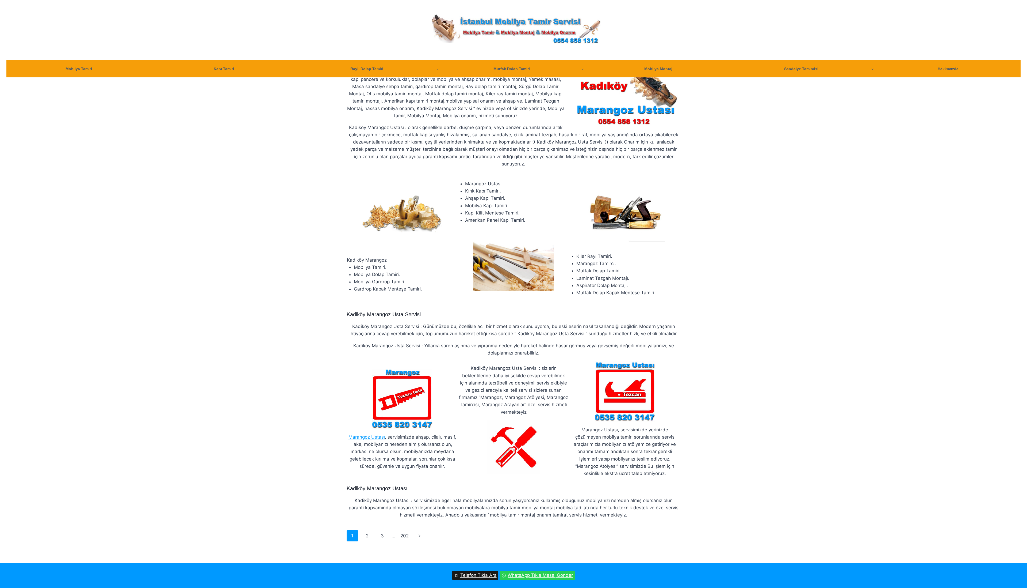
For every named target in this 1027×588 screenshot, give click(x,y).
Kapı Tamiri (224, 69)
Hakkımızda (948, 69)
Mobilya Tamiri (79, 69)
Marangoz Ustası (366, 437)
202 (404, 535)
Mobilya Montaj (658, 69)
